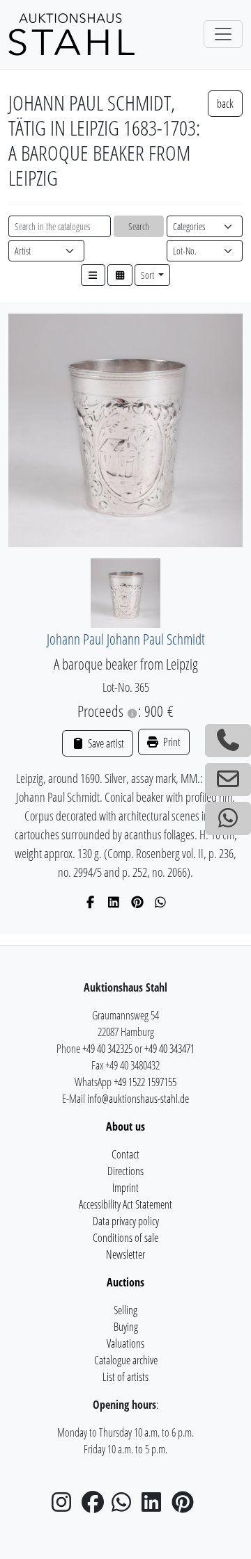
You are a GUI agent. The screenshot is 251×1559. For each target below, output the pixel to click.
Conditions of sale (125, 1237)
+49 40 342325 (107, 1048)
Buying (126, 1326)
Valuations (125, 1343)
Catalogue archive (126, 1360)
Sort (148, 275)
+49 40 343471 (169, 1048)
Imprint (125, 1187)
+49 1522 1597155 (145, 1082)
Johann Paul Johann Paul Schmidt (126, 639)
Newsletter (125, 1254)
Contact (125, 1154)
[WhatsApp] (161, 902)
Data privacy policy (126, 1221)
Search (138, 226)
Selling (125, 1310)
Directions (125, 1171)
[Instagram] (65, 1506)
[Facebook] (91, 902)
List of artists (125, 1376)
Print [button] (171, 742)
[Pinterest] (138, 902)
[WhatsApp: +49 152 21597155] (228, 818)
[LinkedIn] (114, 902)
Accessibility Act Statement (125, 1204)
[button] (93, 275)
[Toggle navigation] (223, 34)
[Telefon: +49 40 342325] (228, 740)
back (225, 103)
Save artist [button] (104, 743)
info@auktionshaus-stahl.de (138, 1098)
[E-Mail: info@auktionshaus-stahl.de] (228, 779)
